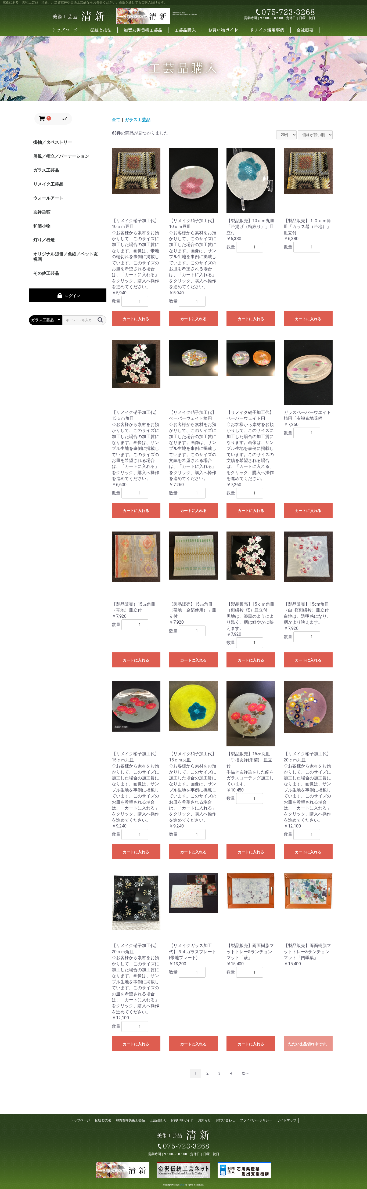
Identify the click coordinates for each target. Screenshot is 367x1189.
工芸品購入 (158, 1120)
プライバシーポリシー (256, 1120)
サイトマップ (286, 1120)
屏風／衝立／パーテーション (61, 156)
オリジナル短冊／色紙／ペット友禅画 (65, 256)
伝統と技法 (103, 1120)
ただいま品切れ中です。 (309, 1044)
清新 (182, 1185)
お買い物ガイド (182, 1120)
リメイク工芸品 (48, 184)
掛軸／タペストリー (52, 142)
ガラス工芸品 (46, 170)
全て (116, 119)
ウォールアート (48, 198)
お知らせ (204, 1120)
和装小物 (42, 226)
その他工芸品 (46, 273)
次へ (245, 1073)
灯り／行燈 (44, 240)
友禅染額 (42, 212)
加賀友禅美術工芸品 (130, 1120)
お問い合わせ (225, 1120)
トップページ (80, 1120)
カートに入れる (136, 319)
